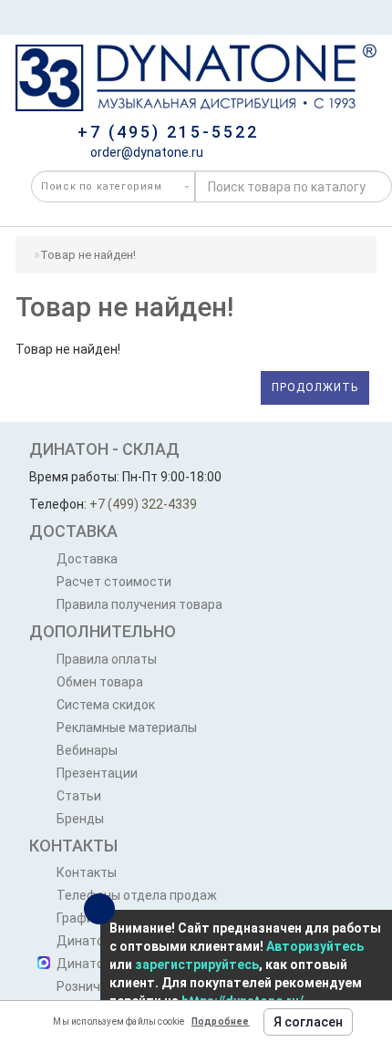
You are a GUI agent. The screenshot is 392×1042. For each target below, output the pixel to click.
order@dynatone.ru (145, 152)
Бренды (80, 818)
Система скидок (106, 704)
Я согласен (308, 1022)
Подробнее (220, 1021)
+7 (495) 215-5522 (168, 131)
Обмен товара (100, 682)
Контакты (87, 872)
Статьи (79, 796)
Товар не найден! (88, 255)
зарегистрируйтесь (197, 964)
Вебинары (87, 750)
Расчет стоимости (114, 581)
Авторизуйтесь (315, 946)
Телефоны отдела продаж (137, 895)
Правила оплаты (107, 659)
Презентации (97, 773)
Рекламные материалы (127, 727)
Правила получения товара (139, 604)
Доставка (87, 559)
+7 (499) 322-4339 (143, 504)
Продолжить (315, 387)
